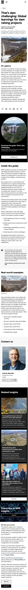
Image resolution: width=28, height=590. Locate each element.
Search (25, 2)
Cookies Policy (9, 555)
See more (14, 498)
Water (17, 32)
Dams (23, 32)
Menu (6, 2)
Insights (4, 8)
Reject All (6, 581)
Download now (14, 157)
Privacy (19, 559)
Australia (11, 32)
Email (12, 380)
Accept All (6, 586)
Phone (4, 380)
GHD (2, 2)
